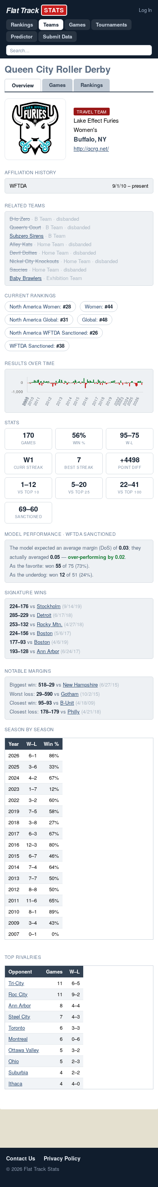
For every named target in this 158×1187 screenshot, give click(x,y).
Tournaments (111, 24)
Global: (94, 319)
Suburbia (18, 1072)
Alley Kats (21, 244)
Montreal (18, 1038)
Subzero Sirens (27, 235)
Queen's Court (25, 227)
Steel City (19, 1016)
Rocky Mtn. (50, 624)
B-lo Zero (20, 218)
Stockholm (49, 606)
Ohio (13, 1061)
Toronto (16, 1027)
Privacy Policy (62, 1158)
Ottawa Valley (23, 1050)
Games (77, 24)
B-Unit (67, 702)
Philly (73, 711)
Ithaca (15, 1083)
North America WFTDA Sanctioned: (54, 332)
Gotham (70, 693)
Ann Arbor (48, 651)
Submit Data (57, 36)
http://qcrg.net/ (91, 148)
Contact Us (20, 1158)
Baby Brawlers (26, 278)
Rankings (22, 24)
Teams (51, 24)
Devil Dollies (23, 252)
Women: (99, 306)
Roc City (18, 994)
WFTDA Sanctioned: (37, 345)
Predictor (22, 36)
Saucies (19, 269)
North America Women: (40, 306)
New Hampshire (80, 684)
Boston (45, 633)
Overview (23, 85)
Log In (145, 10)
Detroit (44, 615)
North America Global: (39, 319)
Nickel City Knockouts (34, 261)
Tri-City (16, 983)
